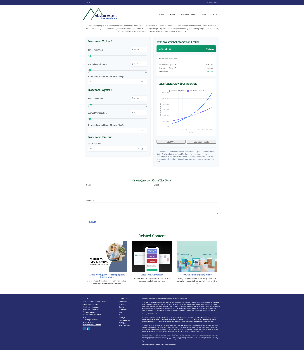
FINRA (186, 320)
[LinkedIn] (87, 2)
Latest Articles (124, 320)
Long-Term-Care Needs (152, 275)
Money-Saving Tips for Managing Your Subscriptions (107, 276)
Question (90, 200)
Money (121, 315)
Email (156, 184)
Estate (121, 307)
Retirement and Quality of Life (197, 275)
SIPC (189, 320)
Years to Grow (94, 143)
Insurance (123, 309)
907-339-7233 (212, 2)
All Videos (122, 323)
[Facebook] (89, 2)
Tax (120, 312)
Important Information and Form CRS (153, 344)
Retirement (123, 301)
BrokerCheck (183, 298)
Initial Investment (110, 49)
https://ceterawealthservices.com (193, 331)
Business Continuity (170, 344)
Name (88, 184)
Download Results (201, 141)
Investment (123, 304)
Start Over (171, 141)
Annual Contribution (110, 63)
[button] (172, 14)
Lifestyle (122, 317)
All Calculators (124, 325)
